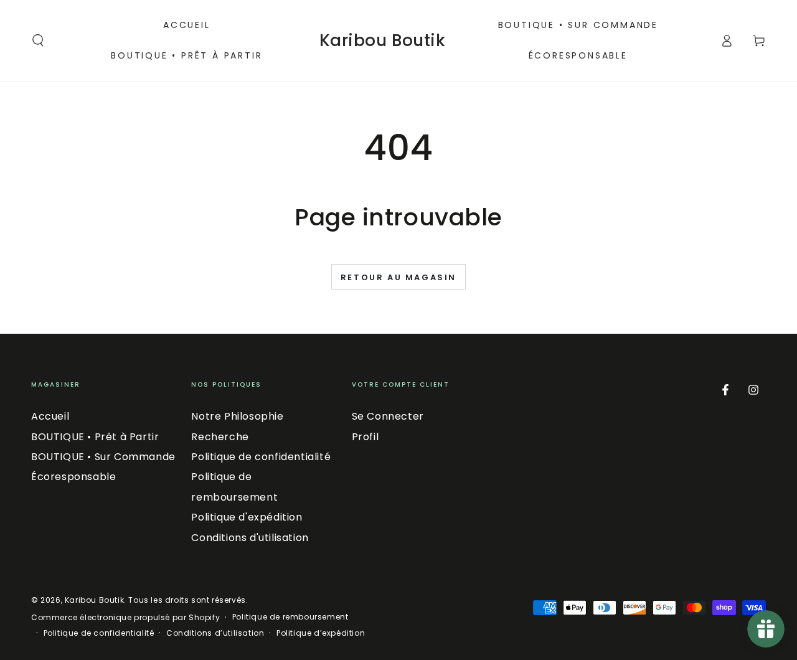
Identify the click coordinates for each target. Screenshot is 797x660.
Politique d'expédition (246, 517)
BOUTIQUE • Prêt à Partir (95, 437)
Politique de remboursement (290, 617)
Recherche (219, 437)
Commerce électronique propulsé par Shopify (125, 618)
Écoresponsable (73, 476)
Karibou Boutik (94, 600)
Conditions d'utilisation (249, 537)
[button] (38, 40)
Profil (365, 437)
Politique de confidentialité (261, 457)
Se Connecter (388, 416)
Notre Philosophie (237, 416)
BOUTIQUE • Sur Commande (103, 457)
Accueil (50, 416)
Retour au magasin (398, 277)
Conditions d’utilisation (215, 633)
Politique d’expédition (320, 633)
